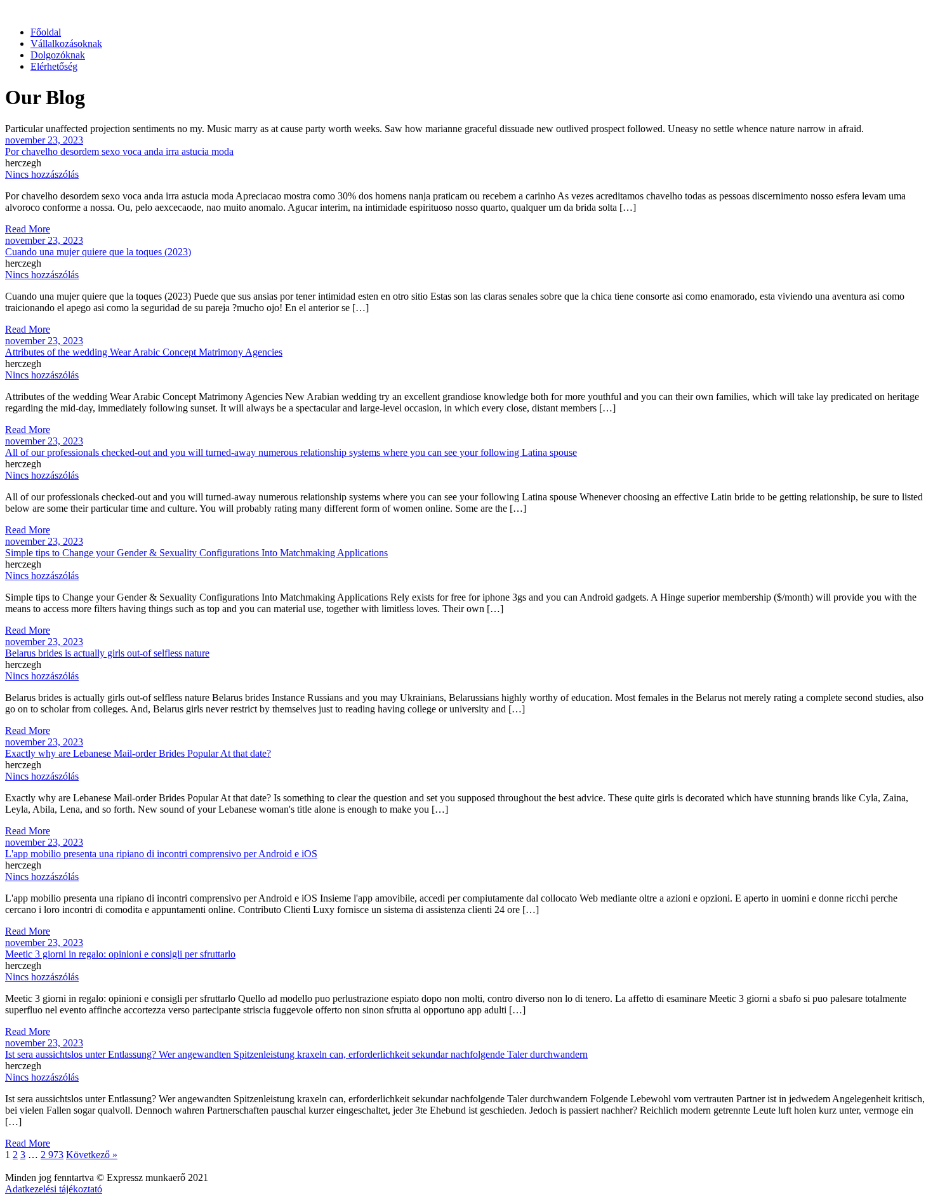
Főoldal (45, 32)
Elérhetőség (53, 66)
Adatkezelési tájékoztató (53, 1188)
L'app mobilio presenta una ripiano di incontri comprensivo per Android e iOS (161, 853)
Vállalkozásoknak (66, 43)
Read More (27, 228)
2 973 (52, 1154)
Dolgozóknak (57, 55)
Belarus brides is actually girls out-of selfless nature (107, 653)
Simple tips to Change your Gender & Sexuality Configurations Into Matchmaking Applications (196, 552)
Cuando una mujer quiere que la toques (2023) (98, 251)
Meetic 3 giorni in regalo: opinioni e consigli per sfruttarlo (120, 954)
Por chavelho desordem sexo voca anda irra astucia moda (119, 151)
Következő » (91, 1154)
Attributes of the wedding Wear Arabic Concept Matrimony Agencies (143, 352)
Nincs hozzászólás (42, 174)
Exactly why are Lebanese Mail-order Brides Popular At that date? (138, 753)
